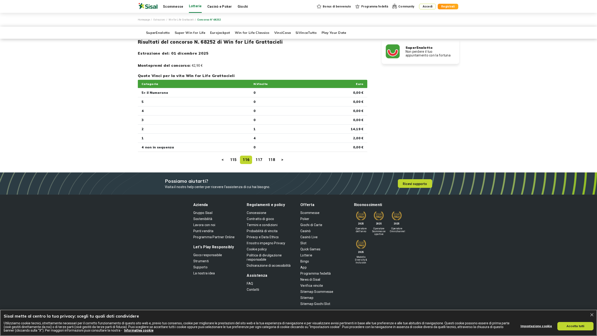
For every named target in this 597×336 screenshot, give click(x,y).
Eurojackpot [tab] (220, 33)
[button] (333, 6)
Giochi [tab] (243, 6)
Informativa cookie (138, 330)
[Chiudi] (592, 315)
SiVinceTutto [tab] (306, 33)
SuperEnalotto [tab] (158, 33)
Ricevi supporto (415, 184)
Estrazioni (159, 19)
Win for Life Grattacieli (181, 19)
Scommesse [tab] (173, 6)
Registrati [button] (448, 6)
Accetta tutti (575, 326)
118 (271, 160)
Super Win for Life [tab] (190, 33)
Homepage (144, 19)
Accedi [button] (428, 6)
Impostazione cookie (536, 326)
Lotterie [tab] (195, 6)
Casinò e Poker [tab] (219, 6)
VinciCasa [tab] (282, 33)
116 (246, 160)
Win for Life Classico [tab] (252, 33)
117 (259, 160)
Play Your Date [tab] (334, 33)
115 (233, 160)
